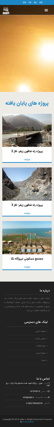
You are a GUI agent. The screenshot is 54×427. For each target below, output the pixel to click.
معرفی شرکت (40, 338)
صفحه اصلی (41, 331)
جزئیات (27, 159)
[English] (24, 2)
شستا (43, 360)
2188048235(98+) (34, 403)
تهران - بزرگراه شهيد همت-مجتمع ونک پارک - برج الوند (28, 384)
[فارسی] (30, 2)
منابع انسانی (41, 353)
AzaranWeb (28, 422)
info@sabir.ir (28, 397)
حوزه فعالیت (41, 346)
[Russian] (35, 2)
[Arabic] (40, 2)
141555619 (35, 391)
